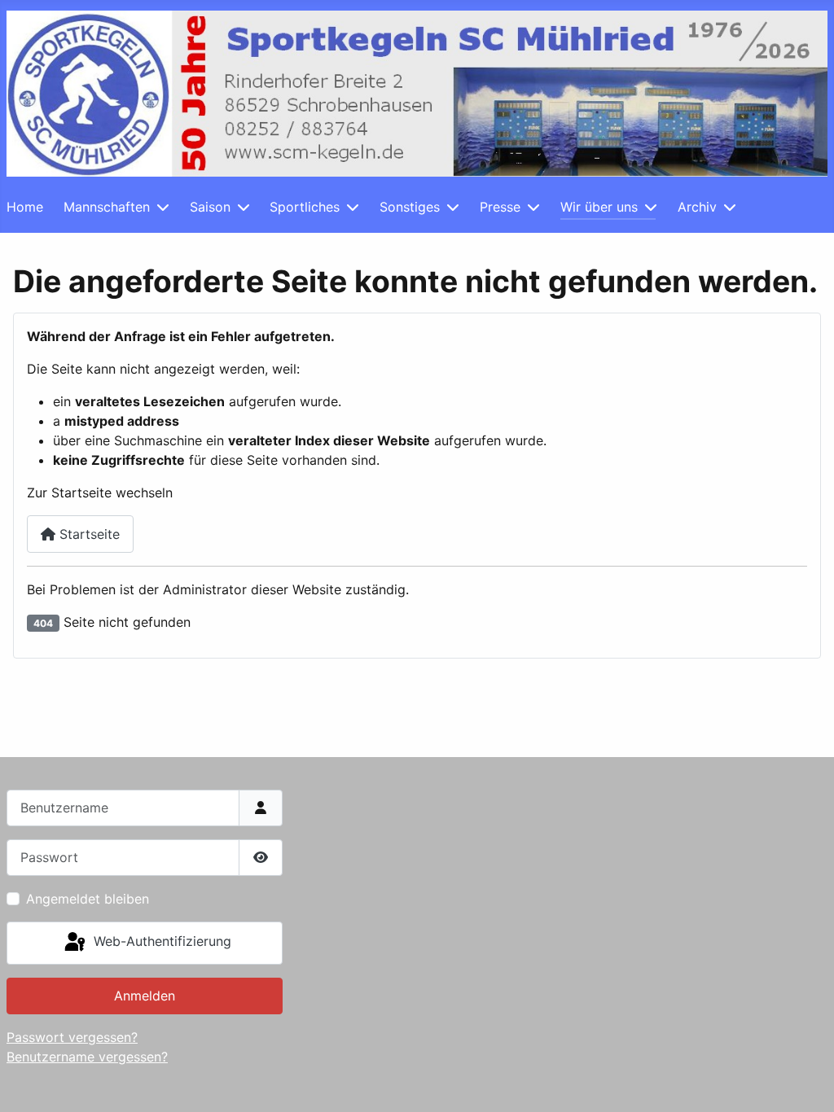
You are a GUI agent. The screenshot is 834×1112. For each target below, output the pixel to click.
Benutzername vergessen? (87, 1057)
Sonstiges (410, 207)
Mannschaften (107, 207)
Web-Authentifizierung (160, 942)
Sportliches (305, 207)
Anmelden (144, 995)
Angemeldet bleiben (87, 899)
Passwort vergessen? (72, 1037)
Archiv (697, 207)
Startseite (87, 534)
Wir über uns (599, 207)
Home (25, 207)
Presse (500, 207)
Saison (210, 207)
